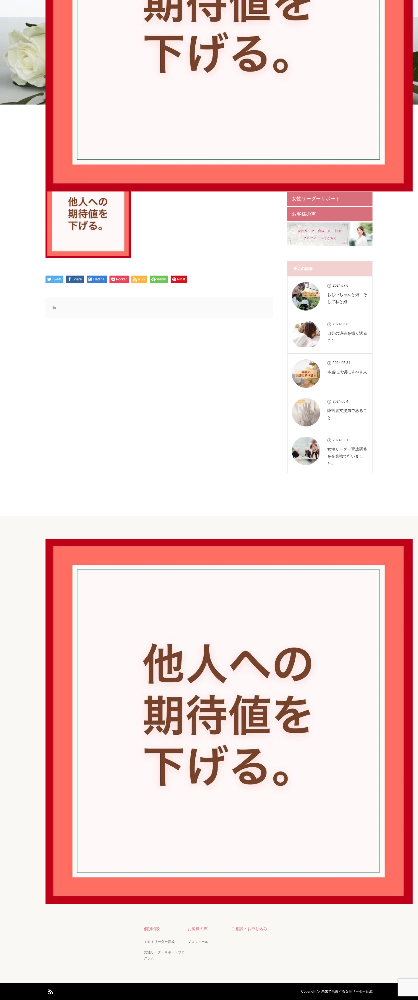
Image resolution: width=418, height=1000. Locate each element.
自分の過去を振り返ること (347, 337)
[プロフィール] (330, 245)
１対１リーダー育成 (159, 942)
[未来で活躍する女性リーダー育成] (229, 900)
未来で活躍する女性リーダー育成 (347, 991)
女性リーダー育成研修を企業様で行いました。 (347, 456)
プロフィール (198, 942)
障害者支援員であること (347, 414)
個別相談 (152, 928)
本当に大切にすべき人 (347, 372)
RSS (49, 990)
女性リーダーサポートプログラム (164, 955)
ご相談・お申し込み (249, 928)
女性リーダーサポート (316, 198)
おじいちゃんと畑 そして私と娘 (347, 298)
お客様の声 (304, 214)
